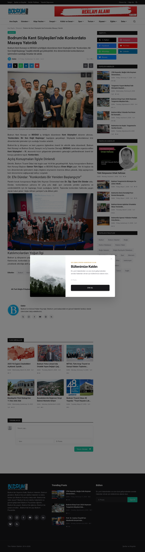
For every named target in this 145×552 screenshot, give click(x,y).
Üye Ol (90, 288)
